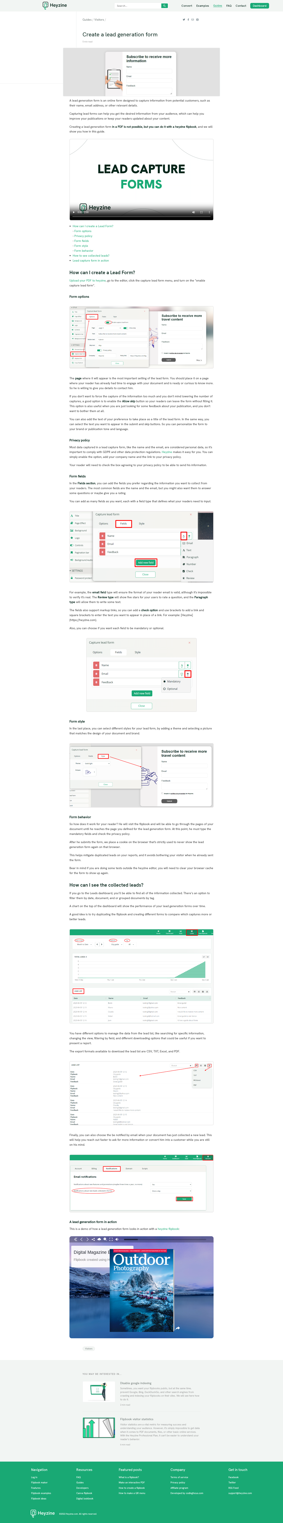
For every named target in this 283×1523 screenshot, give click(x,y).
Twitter (232, 1482)
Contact (241, 5)
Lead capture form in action (91, 260)
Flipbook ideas (38, 1498)
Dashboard (259, 6)
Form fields (81, 241)
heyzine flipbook (168, 1229)
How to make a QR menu (132, 1493)
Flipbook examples (41, 1493)
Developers (82, 1487)
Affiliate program (179, 1487)
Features (36, 1487)
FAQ (229, 5)
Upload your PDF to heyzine (87, 280)
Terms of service (179, 1477)
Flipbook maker (39, 1482)
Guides (217, 5)
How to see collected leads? (91, 255)
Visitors (99, 19)
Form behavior (83, 251)
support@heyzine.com (240, 1493)
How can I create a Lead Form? (93, 226)
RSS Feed (233, 1487)
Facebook (233, 1477)
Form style (81, 246)
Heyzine (167, 452)
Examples (202, 5)
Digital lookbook (84, 1498)
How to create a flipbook (132, 1487)
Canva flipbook (84, 1493)
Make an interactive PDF (132, 1482)
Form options (82, 231)
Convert (186, 5)
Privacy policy (83, 236)
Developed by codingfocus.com (186, 1493)
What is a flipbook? (129, 1477)
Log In (34, 1477)
